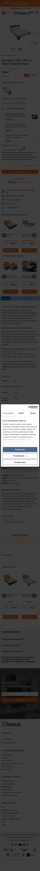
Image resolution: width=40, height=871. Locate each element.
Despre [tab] (33, 413)
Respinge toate (20, 462)
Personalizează (18, 456)
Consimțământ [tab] (7, 413)
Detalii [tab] (21, 413)
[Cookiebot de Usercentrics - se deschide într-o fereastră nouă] (28, 407)
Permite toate (20, 449)
